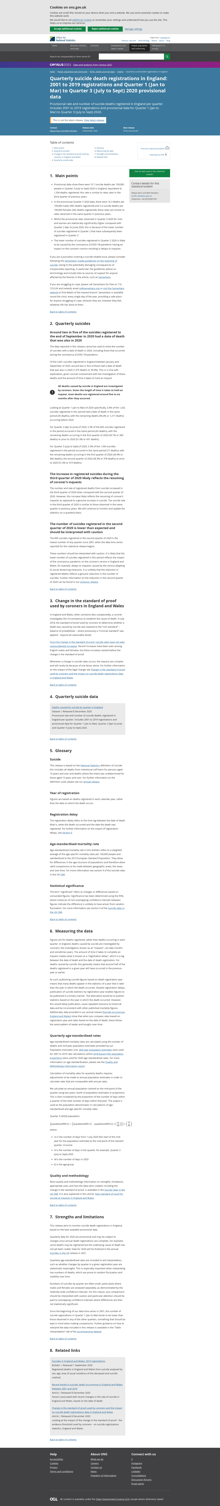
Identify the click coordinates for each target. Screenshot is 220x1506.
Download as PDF (157, 155)
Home (54, 45)
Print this (153, 148)
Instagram (136, 1463)
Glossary (100, 148)
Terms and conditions (61, 1471)
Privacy (54, 1467)
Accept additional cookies (68, 28)
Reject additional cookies (105, 28)
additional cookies (82, 19)
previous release (89, 581)
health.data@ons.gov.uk (141, 196)
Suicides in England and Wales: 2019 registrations (78, 1361)
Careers (95, 1463)
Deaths (120, 71)
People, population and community (72, 71)
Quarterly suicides (62, 151)
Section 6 (67, 832)
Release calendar (129, 40)
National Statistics (90, 765)
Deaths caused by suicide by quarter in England (77, 707)
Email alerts (137, 1483)
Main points (59, 148)
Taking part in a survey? (158, 47)
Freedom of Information (103, 1475)
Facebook (136, 1467)
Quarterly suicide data (63, 160)
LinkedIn (135, 1471)
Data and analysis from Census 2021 (92, 64)
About (161, 40)
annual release (91, 781)
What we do (97, 1459)
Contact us (96, 1467)
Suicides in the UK (59, 1253)
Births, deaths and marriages (102, 71)
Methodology (143, 40)
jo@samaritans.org (89, 288)
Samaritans (104, 277)
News (94, 1471)
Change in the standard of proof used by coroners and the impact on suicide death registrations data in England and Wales (87, 673)
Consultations (138, 1475)
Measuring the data (105, 151)
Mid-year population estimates (95, 1049)
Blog (168, 40)
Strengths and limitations (107, 154)
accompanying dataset (89, 1331)
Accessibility (56, 1459)
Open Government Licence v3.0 (112, 1499)
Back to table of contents (63, 311)
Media (154, 40)
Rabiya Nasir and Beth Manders (63, 131)
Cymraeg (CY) (165, 38)
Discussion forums (141, 1479)
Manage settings (133, 28)
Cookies (54, 1463)
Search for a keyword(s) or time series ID (70, 56)
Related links (102, 157)
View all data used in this (150, 173)
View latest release (94, 120)
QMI (62, 874)
